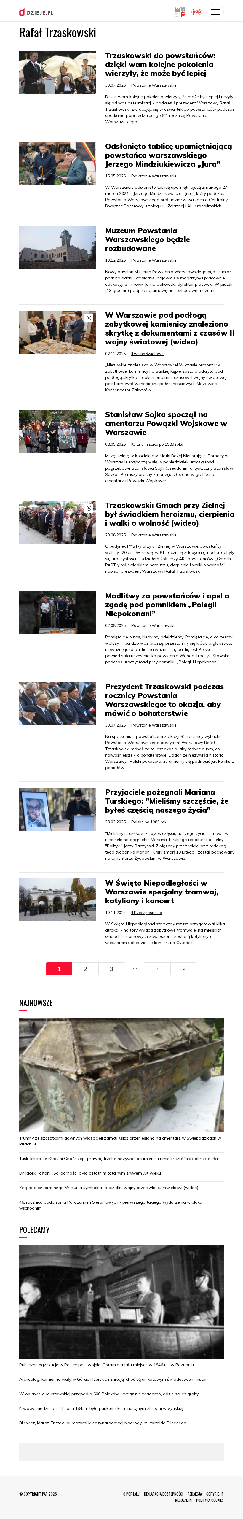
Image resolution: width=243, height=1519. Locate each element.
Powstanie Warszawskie (154, 85)
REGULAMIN (183, 1500)
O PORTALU (131, 1494)
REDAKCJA (195, 1494)
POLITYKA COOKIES (210, 1500)
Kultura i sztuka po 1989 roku (157, 444)
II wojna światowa (147, 353)
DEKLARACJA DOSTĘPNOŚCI (163, 1494)
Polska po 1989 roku (150, 821)
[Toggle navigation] (216, 12)
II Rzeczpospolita (146, 912)
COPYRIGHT (215, 1494)
